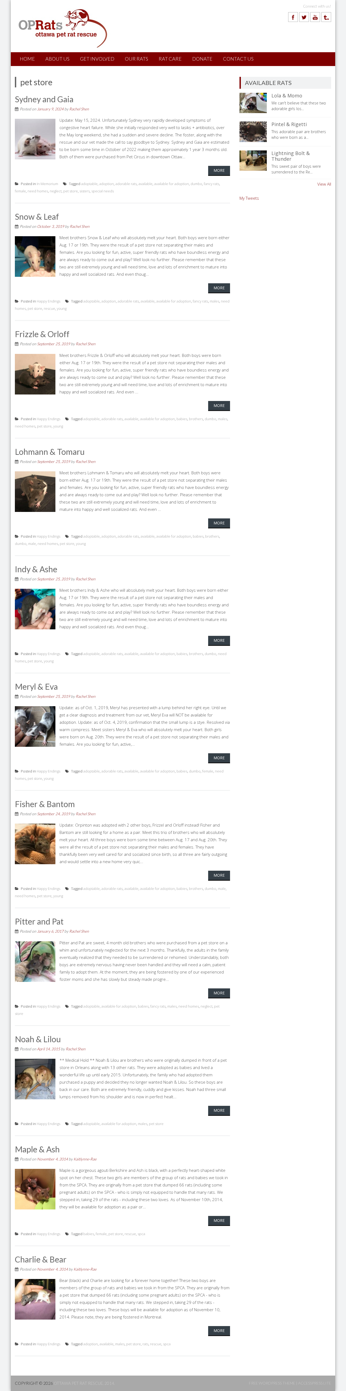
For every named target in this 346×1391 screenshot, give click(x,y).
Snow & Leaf (37, 216)
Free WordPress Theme (272, 1383)
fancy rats (211, 183)
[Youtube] (315, 17)
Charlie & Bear (40, 1259)
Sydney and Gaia (44, 99)
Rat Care (170, 59)
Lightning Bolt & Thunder (290, 156)
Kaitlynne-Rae (85, 1159)
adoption (106, 183)
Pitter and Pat (39, 921)
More (219, 170)
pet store (70, 191)
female (20, 191)
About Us (57, 59)
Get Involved (97, 59)
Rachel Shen (79, 109)
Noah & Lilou (38, 1039)
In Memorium (47, 183)
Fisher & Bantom (45, 804)
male (32, 543)
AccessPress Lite (314, 1383)
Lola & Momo (286, 95)
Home (27, 59)
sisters (84, 191)
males (214, 301)
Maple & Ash (37, 1149)
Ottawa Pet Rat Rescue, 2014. (84, 1383)
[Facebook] (293, 17)
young (61, 308)
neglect (56, 191)
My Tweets (249, 198)
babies (182, 418)
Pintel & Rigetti (289, 124)
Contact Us (238, 59)
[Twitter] (304, 17)
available (145, 183)
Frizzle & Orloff (42, 334)
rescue (49, 308)
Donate (202, 59)
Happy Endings (48, 301)
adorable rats (126, 183)
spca (141, 1233)
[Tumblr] (326, 17)
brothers (196, 418)
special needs (102, 191)
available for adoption (171, 183)
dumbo (196, 183)
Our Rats (136, 59)
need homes (38, 191)
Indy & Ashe (36, 569)
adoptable (89, 183)
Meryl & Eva (36, 686)
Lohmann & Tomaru (50, 451)
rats (145, 1343)
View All (324, 184)
